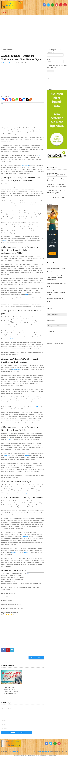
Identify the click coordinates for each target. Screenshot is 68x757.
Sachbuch (10, 439)
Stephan (49, 283)
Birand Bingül (7, 455)
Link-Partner (50, 331)
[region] (34, 30)
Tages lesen (25, 536)
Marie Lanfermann (8, 63)
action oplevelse (19, 755)
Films (37, 406)
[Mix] (13, 100)
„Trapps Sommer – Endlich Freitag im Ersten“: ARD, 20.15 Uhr (56, 277)
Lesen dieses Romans (27, 403)
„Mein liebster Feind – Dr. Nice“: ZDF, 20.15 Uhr (56, 270)
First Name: (50, 52)
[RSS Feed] (30, 100)
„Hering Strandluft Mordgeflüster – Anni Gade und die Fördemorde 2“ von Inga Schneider (11, 690)
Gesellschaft (25, 165)
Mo (48, 290)
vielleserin (15, 751)
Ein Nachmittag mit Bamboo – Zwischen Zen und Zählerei (56, 285)
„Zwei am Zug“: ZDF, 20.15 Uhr (56, 198)
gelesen (27, 455)
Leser (26, 231)
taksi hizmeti (36, 755)
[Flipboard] (20, 100)
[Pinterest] (6, 100)
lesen (26, 294)
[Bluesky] (23, 100)
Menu (4, 12)
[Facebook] (3, 100)
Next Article (35, 657)
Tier (40, 155)
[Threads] (27, 100)
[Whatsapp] (16, 100)
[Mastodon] (10, 100)
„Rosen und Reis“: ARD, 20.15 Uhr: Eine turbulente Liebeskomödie (56, 192)
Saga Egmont (7, 49)
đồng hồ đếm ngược (53, 268)
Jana (48, 298)
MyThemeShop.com (45, 751)
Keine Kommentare (31, 63)
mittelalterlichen (16, 369)
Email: (48, 59)
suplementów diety (52, 755)
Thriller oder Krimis (15, 339)
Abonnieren (50, 71)
